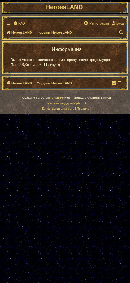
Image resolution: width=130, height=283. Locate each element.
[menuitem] (19, 23)
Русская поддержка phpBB (66, 103)
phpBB (56, 97)
